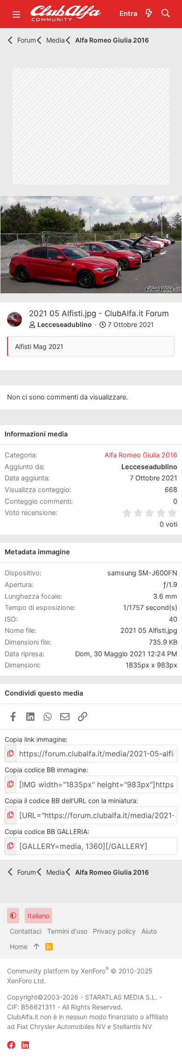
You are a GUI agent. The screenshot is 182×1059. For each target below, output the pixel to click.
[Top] (36, 946)
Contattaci (26, 931)
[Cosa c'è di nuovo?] (149, 14)
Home (19, 946)
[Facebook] (11, 1045)
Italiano (38, 916)
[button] (16, 14)
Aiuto (149, 931)
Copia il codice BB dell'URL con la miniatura (70, 801)
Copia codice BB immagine (45, 770)
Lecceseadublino (64, 324)
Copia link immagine (35, 739)
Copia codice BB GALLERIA (46, 831)
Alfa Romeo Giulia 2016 (141, 455)
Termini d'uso (67, 931)
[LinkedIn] (25, 1045)
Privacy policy (114, 931)
